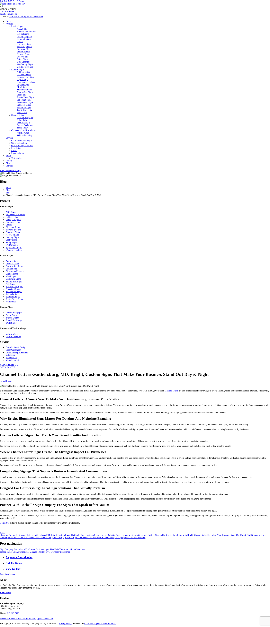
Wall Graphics (23, 62)
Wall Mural (22, 112)
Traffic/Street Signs (25, 110)
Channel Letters (24, 74)
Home (8, 21)
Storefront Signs (24, 107)
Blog (8, 163)
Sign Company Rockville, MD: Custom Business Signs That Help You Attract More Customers (42, 549)
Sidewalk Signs (24, 105)
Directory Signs (24, 44)
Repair (14, 150)
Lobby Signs (22, 57)
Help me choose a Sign (10, 170)
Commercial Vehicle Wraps (23, 130)
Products (9, 24)
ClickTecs (100, 623)
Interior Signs (17, 26)
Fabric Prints (22, 120)
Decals (20, 41)
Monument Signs (24, 89)
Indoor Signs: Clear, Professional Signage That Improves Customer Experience (35, 552)
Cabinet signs (23, 34)
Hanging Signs (23, 54)
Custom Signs (17, 115)
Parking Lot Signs (25, 92)
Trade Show (22, 127)
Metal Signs (22, 87)
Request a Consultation (32, 16)
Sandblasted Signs (25, 102)
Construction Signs (25, 77)
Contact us (4, 523)
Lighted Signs (23, 84)
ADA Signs (22, 29)
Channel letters (171, 390)
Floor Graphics (23, 51)
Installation (16, 148)
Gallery (9, 160)
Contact (9, 166)
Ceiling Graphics (24, 36)
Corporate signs (24, 39)
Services (9, 138)
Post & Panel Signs (25, 97)
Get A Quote (18, 1)
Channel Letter (12, 263)
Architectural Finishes (26, 31)
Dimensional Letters (26, 82)
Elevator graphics (24, 46)
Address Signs (23, 72)
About (8, 155)
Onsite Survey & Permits (22, 145)
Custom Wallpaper (25, 117)
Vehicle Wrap (23, 133)
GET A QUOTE (9, 366)
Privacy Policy (65, 623)
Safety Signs (22, 59)
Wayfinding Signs (25, 64)
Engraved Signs (24, 49)
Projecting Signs (24, 100)
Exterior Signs (17, 69)
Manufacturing (17, 153)
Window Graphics (25, 67)
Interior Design (23, 122)
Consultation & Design (21, 140)
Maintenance (11, 357)
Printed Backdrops (25, 125)
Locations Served (7, 574)
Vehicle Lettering (24, 135)
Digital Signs (22, 79)
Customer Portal (7, 11)
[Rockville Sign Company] (12, 4)
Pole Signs (21, 95)
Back (2, 532)
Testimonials (16, 158)
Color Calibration (19, 143)
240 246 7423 (6, 1)
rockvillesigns (6, 381)
